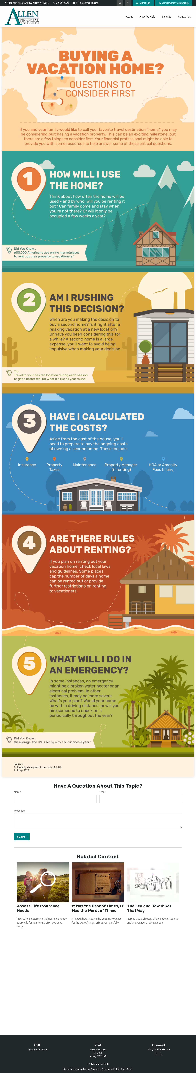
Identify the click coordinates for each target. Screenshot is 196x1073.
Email (102, 791)
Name (17, 791)
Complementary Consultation (175, 3)
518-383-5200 (62, 3)
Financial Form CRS (100, 1064)
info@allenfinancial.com (87, 3)
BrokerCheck (126, 1069)
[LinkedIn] (120, 3)
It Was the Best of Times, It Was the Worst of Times (97, 908)
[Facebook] (128, 3)
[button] (129, 16)
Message (19, 810)
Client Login (145, 3)
